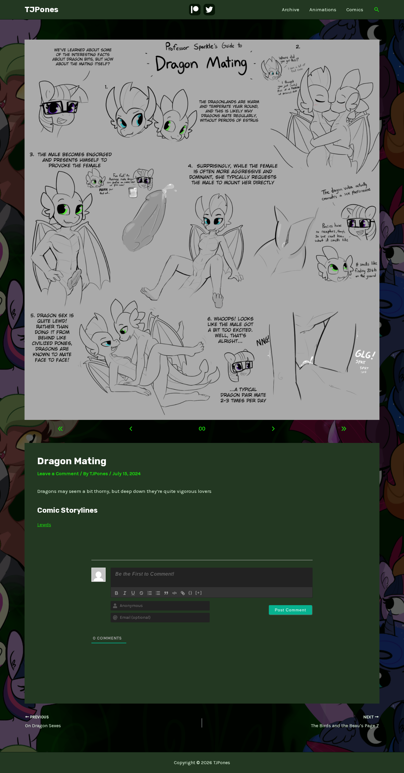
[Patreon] (195, 9)
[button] (376, 10)
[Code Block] (174, 593)
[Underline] (133, 593)
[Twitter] (209, 9)
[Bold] (116, 593)
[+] (198, 592)
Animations (322, 9)
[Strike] (141, 593)
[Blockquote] (166, 593)
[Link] (183, 593)
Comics (354, 9)
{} (190, 592)
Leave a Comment (58, 473)
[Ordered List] (150, 593)
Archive (290, 9)
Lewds (44, 524)
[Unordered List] (158, 593)
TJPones (41, 9)
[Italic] (125, 593)
